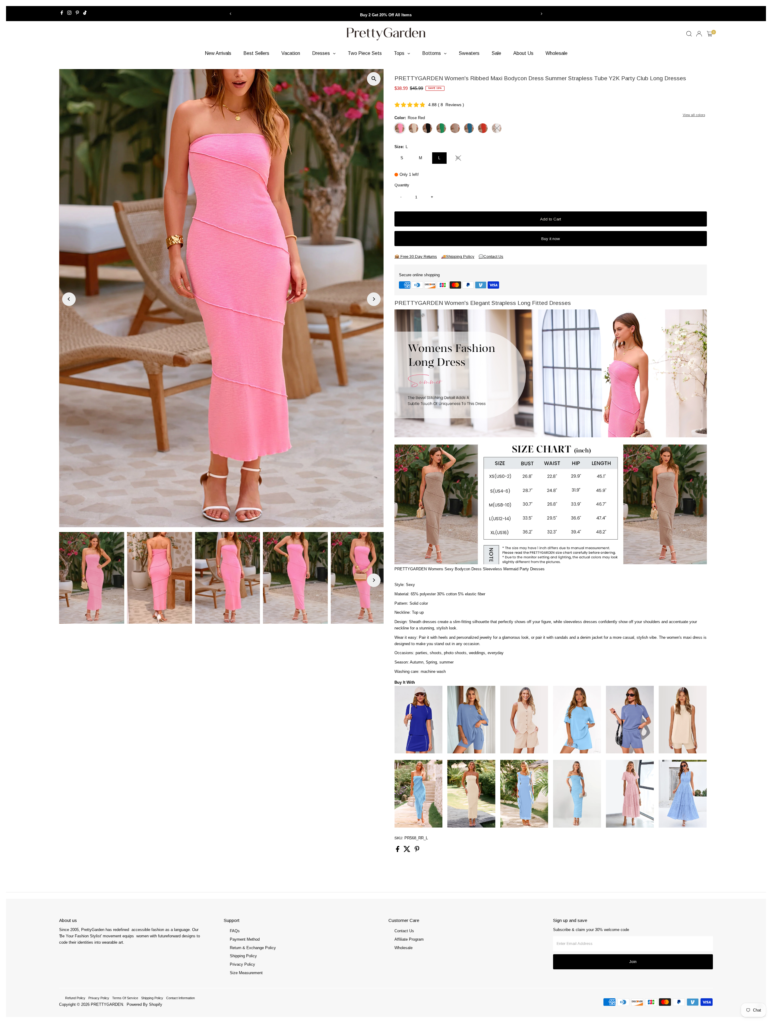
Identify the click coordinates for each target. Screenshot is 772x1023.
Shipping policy (152, 998)
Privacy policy (98, 998)
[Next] (541, 14)
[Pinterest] (77, 13)
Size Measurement (246, 973)
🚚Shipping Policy (457, 256)
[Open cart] (710, 33)
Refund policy (75, 998)
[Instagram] (69, 13)
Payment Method (245, 939)
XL (461, 159)
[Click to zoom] (374, 79)
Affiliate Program (409, 939)
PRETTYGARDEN (107, 1004)
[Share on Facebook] (398, 850)
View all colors (694, 115)
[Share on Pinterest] (417, 850)
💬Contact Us (491, 256)
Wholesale (403, 947)
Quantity (401, 185)
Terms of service (125, 998)
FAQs (235, 931)
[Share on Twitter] (407, 850)
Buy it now (550, 238)
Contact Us (404, 931)
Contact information (180, 998)
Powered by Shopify (144, 1004)
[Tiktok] (85, 13)
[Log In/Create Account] (699, 33)
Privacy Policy (242, 964)
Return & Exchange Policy (253, 947)
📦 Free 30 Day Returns (415, 256)
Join (633, 961)
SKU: (398, 838)
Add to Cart (550, 219)
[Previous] (230, 14)
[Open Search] (689, 33)
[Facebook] (62, 13)
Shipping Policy (243, 956)
